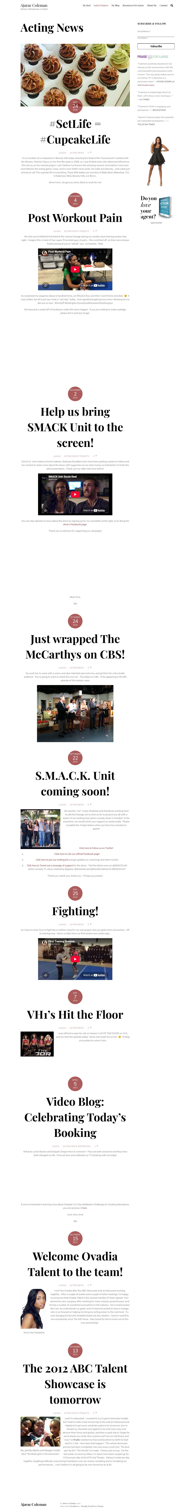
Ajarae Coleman (69, 1503)
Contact (164, 5)
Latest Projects (101, 5)
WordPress (74, 1506)
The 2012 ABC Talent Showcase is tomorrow (75, 1383)
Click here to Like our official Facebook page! (77, 853)
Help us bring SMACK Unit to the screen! (75, 427)
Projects (84, 231)
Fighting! (75, 910)
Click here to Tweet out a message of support (50, 865)
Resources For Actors (133, 5)
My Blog (115, 5)
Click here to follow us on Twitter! (96, 848)
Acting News (77, 152)
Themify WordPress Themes (92, 1506)
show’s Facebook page (75, 524)
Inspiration (84, 1146)
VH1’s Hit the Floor (75, 1014)
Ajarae (62, 153)
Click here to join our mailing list (52, 859)
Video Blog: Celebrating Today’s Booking (75, 1117)
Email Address (144, 31)
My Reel (86, 5)
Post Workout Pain (75, 217)
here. (84, 1208)
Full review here (146, 85)
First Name (143, 38)
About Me (152, 5)
